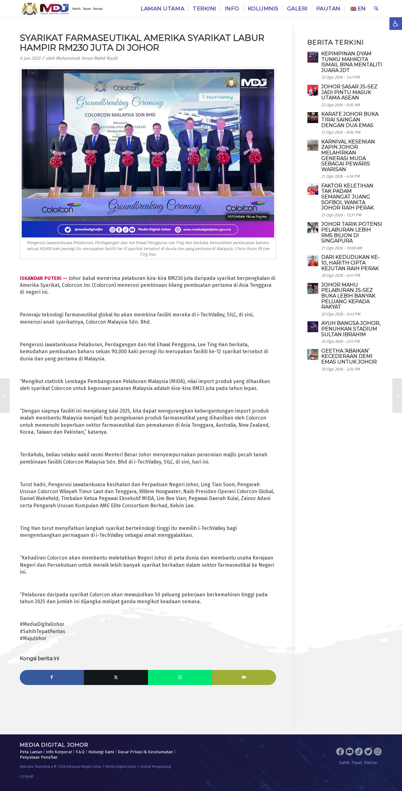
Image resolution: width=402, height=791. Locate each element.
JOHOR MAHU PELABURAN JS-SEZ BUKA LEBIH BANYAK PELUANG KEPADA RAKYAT (348, 296)
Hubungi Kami (101, 751)
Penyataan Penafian (39, 757)
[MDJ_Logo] (62, 8)
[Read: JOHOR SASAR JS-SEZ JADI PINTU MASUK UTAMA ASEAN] (312, 90)
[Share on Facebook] (52, 677)
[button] (395, 23)
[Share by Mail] (244, 677)
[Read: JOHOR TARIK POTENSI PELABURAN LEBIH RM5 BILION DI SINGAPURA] (312, 227)
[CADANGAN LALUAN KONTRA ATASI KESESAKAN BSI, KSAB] (397, 395)
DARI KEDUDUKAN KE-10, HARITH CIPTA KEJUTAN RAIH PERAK (350, 262)
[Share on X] (116, 677)
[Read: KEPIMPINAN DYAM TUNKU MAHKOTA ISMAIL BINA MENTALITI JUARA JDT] (312, 57)
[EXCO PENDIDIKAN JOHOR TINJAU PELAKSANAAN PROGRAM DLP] (5, 395)
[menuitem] (162, 8)
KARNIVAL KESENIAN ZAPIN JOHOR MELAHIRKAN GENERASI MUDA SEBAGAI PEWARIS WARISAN (348, 155)
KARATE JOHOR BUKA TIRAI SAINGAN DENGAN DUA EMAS (349, 119)
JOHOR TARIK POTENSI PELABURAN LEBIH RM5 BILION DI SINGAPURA (351, 232)
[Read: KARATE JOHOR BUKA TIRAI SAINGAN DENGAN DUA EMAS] (312, 117)
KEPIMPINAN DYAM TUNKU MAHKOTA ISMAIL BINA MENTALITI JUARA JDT (351, 62)
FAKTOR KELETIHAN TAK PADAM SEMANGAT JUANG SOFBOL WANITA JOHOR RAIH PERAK (347, 197)
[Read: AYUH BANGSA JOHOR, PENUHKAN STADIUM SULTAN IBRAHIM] (312, 326)
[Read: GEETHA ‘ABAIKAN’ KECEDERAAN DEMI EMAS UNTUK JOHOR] (312, 354)
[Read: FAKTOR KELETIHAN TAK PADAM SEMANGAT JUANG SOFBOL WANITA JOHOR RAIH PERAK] (312, 189)
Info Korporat (59, 751)
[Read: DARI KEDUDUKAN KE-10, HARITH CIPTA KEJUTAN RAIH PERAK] (312, 260)
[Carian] (376, 8)
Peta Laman (31, 751)
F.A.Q (80, 751)
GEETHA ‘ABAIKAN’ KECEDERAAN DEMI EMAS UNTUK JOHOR (349, 356)
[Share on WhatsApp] (180, 677)
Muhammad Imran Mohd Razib (87, 58)
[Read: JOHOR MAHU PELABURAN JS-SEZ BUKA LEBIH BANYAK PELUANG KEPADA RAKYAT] (312, 288)
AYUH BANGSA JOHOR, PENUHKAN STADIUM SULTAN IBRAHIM (350, 328)
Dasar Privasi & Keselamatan (145, 751)
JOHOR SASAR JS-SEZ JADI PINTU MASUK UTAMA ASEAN (349, 92)
